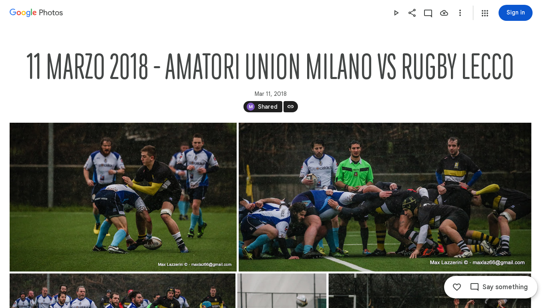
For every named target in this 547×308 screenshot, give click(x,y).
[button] (485, 13)
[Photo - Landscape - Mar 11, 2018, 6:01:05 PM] (123, 197)
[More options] (460, 13)
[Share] (412, 13)
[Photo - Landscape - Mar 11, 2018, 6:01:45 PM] (385, 197)
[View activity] (428, 13)
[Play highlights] (396, 12)
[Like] (457, 287)
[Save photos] (444, 13)
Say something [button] (505, 287)
